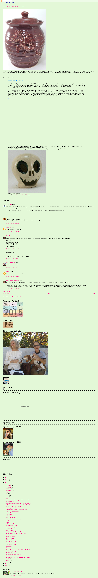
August (8, 492)
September (8, 490)
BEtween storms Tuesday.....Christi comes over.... (17, 509)
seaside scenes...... (10, 530)
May (7, 496)
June (7, 495)
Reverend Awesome (10, 262)
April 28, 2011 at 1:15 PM (12, 258)
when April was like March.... (12, 511)
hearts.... (8, 555)
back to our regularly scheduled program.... (16, 551)
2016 (6, 476)
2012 (6, 482)
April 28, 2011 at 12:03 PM (12, 248)
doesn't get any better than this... (14, 506)
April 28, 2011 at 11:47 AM (12, 232)
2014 (6, 479)
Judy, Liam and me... (11, 517)
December (8, 485)
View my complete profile (15, 575)
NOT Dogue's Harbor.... (11, 541)
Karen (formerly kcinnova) (12, 280)
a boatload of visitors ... (11, 520)
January (8, 562)
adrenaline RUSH (10, 528)
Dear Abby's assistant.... (11, 544)
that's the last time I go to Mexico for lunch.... (16, 533)
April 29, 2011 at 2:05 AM (12, 276)
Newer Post (6, 293)
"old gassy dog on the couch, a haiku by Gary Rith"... (18, 503)
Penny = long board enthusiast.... (14, 519)
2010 (6, 563)
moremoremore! (9, 546)
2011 (6, 484)
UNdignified (9, 539)
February (8, 560)
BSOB (7, 217)
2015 (6, 477)
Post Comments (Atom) (15, 296)
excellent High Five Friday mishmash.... (15, 531)
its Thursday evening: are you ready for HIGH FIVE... (18, 504)
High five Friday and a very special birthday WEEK (18, 557)
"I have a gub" (9, 552)
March (7, 559)
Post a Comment (7, 291)
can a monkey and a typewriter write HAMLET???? (18, 549)
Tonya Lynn (9, 204)
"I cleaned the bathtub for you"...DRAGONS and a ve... (19, 500)
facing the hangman (10, 536)
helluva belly (9, 522)
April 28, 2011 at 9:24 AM (12, 213)
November (8, 487)
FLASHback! (9, 514)
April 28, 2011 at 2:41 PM (12, 267)
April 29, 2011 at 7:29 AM (12, 289)
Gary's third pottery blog (16, 571)
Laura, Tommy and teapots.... (13, 535)
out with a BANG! (10, 501)
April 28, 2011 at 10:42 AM (12, 223)
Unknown (8, 227)
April (7, 498)
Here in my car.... (10, 538)
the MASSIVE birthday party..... (13, 554)
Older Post (92, 293)
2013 (6, 481)
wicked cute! (9, 543)
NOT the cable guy (10, 547)
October (8, 488)
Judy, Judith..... (9, 516)
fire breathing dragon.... (11, 527)
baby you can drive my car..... (12, 525)
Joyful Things (9, 235)
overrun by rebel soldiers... (12, 508)
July (7, 493)
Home (49, 293)
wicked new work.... (10, 524)
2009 (6, 565)
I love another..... (10, 512)
